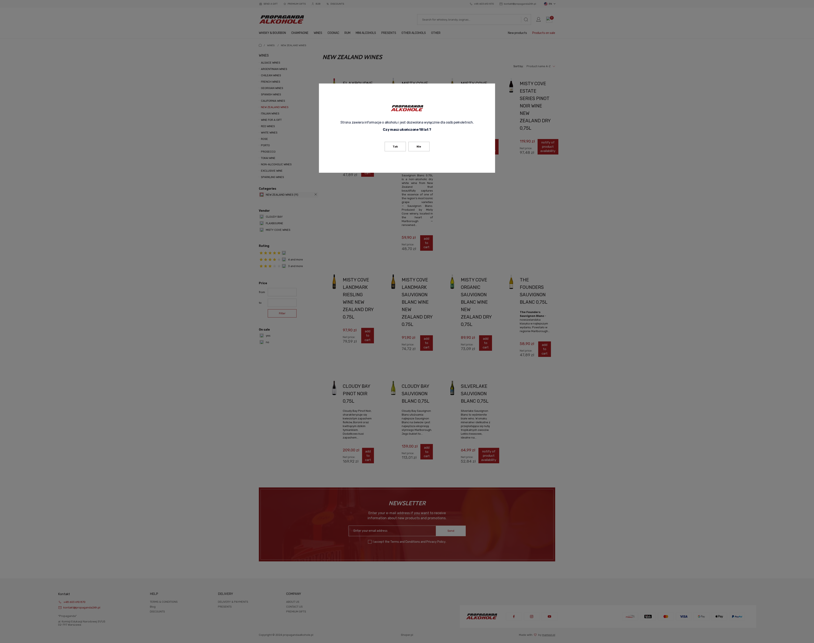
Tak (395, 146)
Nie (419, 146)
